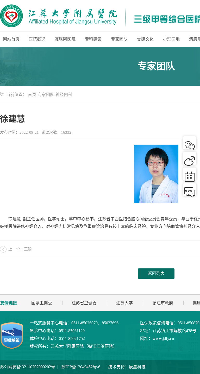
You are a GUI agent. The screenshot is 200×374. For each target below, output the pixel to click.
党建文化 (145, 39)
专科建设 (93, 39)
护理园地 (171, 39)
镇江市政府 (162, 303)
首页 (32, 94)
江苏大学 (124, 303)
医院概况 (37, 39)
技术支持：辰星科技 (127, 367)
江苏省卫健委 (84, 303)
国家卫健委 (41, 303)
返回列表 (156, 273)
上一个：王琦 (20, 249)
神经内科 (63, 94)
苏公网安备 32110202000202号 (27, 367)
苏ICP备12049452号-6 (80, 367)
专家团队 (119, 39)
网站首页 (11, 39)
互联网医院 (65, 39)
